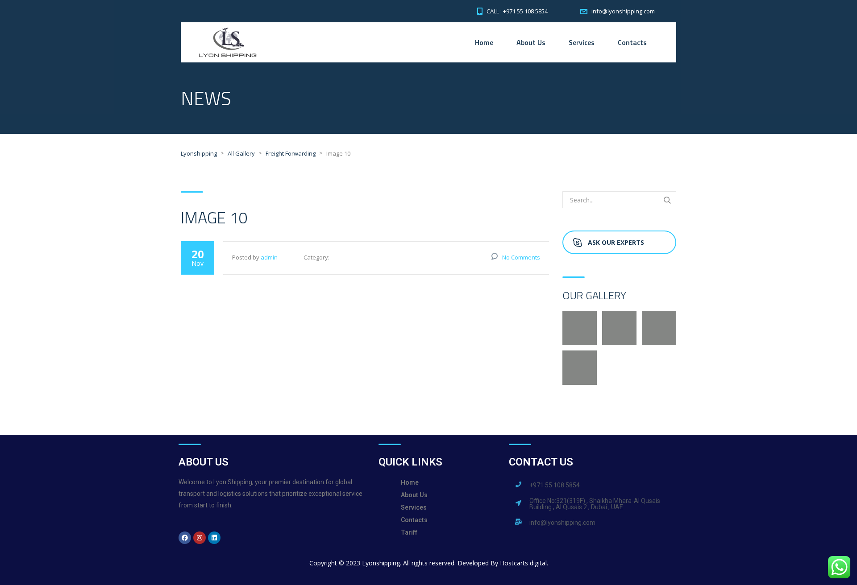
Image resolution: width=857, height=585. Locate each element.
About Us (530, 42)
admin (269, 257)
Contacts (632, 42)
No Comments (521, 257)
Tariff (409, 532)
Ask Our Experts (616, 242)
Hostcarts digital (523, 563)
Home (484, 42)
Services (582, 42)
